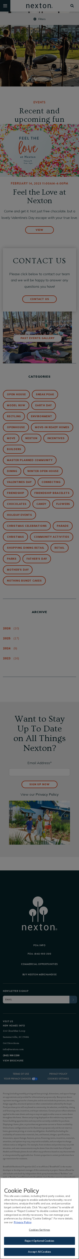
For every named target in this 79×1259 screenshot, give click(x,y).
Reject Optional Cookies (39, 1240)
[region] (39, 1218)
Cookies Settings (39, 1229)
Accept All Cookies (39, 1251)
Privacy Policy (22, 1222)
